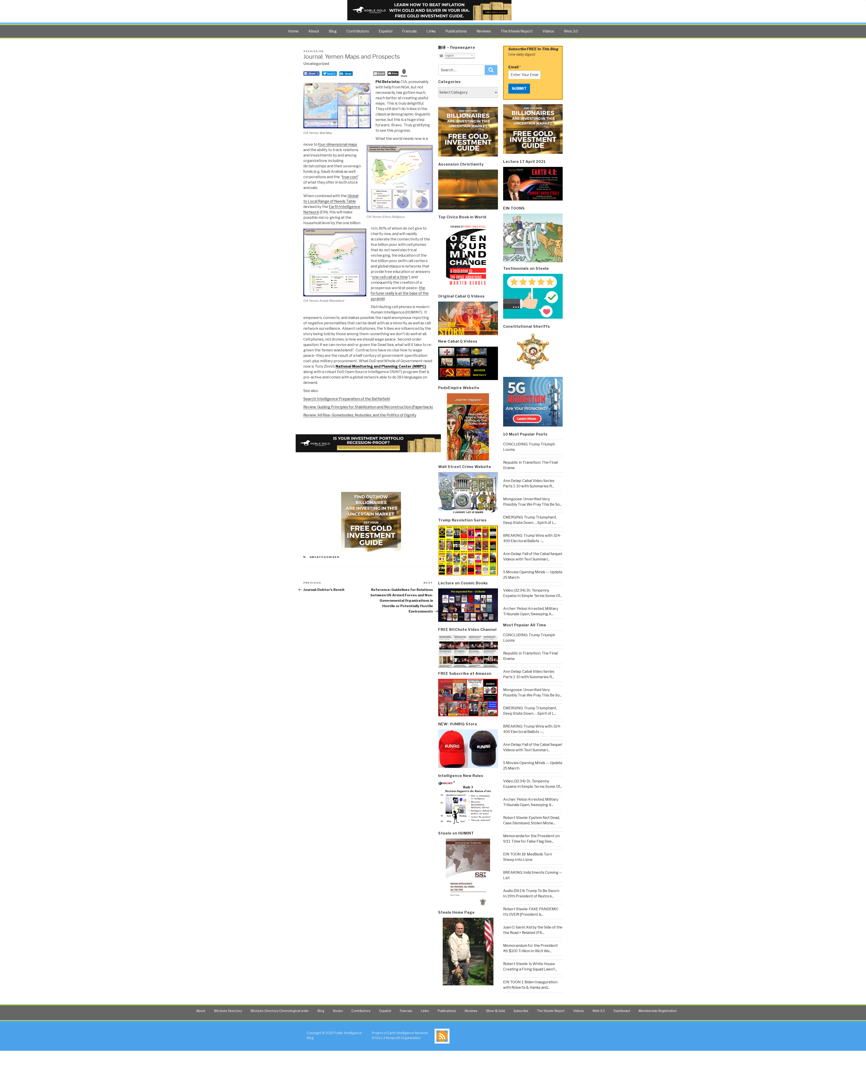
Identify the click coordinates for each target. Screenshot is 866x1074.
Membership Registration (657, 1011)
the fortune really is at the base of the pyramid (400, 293)
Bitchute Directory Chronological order (280, 1011)
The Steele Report (517, 31)
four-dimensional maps (337, 144)
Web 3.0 (571, 31)
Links (431, 31)
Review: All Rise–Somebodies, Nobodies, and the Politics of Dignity (359, 415)
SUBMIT (519, 88)
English (448, 55)
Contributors (357, 31)
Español (385, 31)
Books (338, 1011)
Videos (548, 31)
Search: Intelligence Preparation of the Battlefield (346, 399)
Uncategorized (316, 64)
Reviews (484, 31)
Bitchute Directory (228, 1011)
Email (514, 67)
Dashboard (621, 1011)
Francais (409, 31)
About (313, 31)
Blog (333, 31)
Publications (456, 31)
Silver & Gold (495, 1011)
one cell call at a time (390, 277)
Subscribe (521, 1011)
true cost (350, 177)
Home (293, 31)
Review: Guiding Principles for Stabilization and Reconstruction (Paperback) (368, 407)
